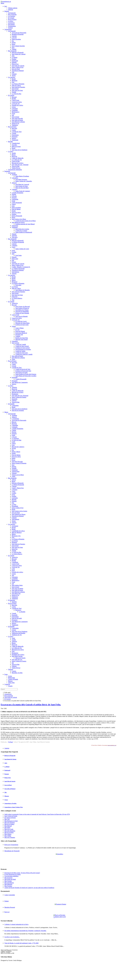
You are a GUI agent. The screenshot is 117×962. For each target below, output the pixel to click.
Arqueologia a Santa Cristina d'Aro (13, 807)
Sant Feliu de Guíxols (10, 697)
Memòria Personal (9, 907)
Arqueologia (8, 694)
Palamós (6, 774)
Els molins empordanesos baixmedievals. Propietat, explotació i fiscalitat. (25, 930)
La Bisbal (6, 766)
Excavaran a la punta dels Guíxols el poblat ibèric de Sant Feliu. (31, 704)
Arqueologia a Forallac (10, 803)
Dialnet (6, 901)
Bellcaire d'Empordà (9, 755)
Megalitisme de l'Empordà (11, 851)
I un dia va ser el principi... (12, 937)
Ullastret (6, 796)
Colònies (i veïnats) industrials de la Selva (16, 924)
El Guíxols (7, 699)
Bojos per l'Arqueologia (11, 844)
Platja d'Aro (7, 777)
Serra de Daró (8, 785)
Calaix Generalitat (9, 895)
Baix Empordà (8, 696)
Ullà (5, 792)
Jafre (5, 763)
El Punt (10, 742)
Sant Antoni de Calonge (10, 759)
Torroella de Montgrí (9, 788)
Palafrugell (7, 770)
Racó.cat (6, 912)
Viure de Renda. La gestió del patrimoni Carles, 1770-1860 (21, 943)
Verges (6, 799)
